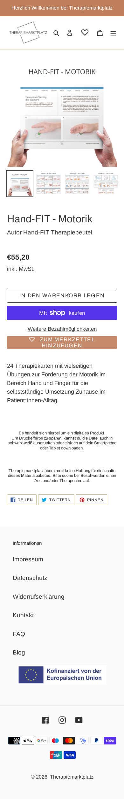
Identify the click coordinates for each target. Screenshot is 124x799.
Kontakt (23, 615)
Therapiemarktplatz (71, 777)
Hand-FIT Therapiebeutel (57, 232)
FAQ (19, 634)
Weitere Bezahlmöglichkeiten (62, 329)
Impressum (28, 559)
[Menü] (113, 33)
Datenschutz (30, 577)
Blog (19, 652)
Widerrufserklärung (39, 596)
